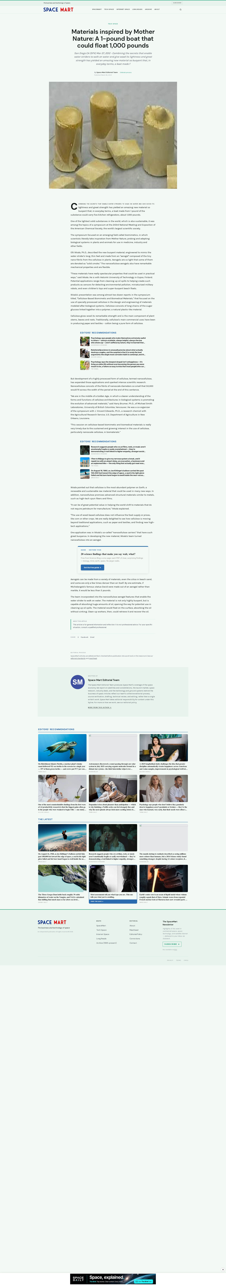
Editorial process (126, 72)
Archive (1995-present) (106, 943)
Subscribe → (172, 944)
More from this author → (99, 707)
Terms (178, 960)
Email (92, 637)
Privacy (170, 960)
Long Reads (137, 9)
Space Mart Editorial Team (107, 72)
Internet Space (123, 9)
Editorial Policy (136, 934)
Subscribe (177, 3)
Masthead (134, 930)
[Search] (180, 9)
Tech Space (109, 9)
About (157, 9)
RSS (175, 949)
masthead (93, 658)
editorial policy (130, 702)
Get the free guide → (92, 567)
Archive (148, 9)
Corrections (135, 938)
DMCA (186, 960)
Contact (133, 943)
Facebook (84, 637)
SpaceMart (97, 9)
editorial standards (78, 658)
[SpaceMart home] (58, 9)
